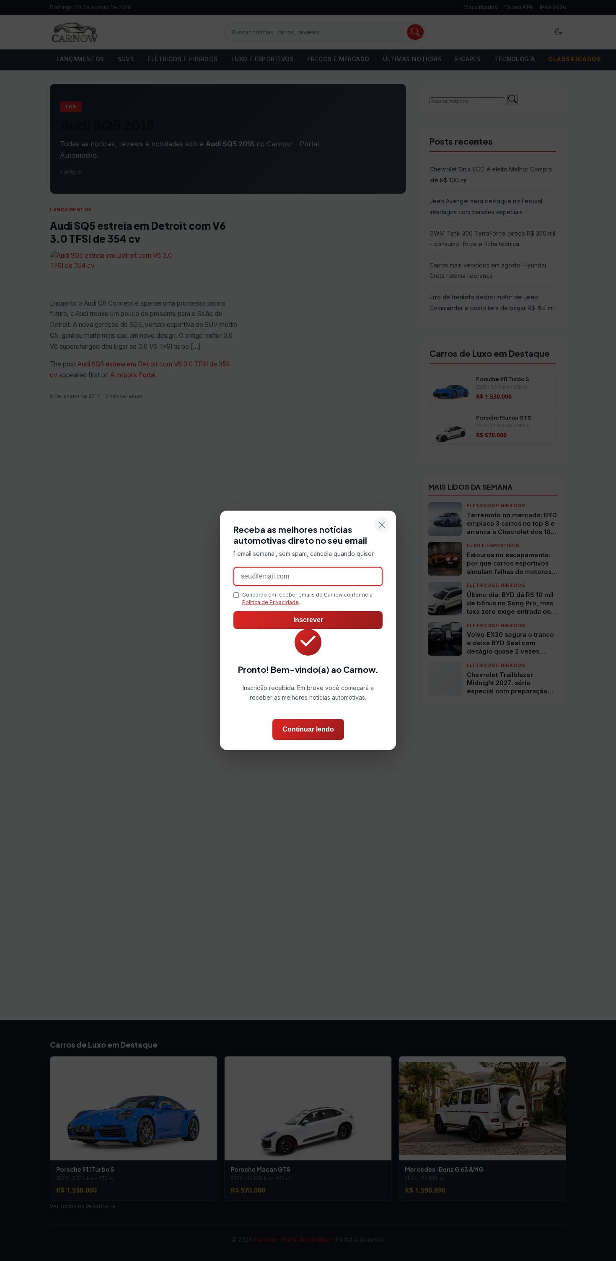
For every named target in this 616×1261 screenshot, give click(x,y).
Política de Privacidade (270, 602)
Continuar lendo (308, 729)
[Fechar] (381, 524)
